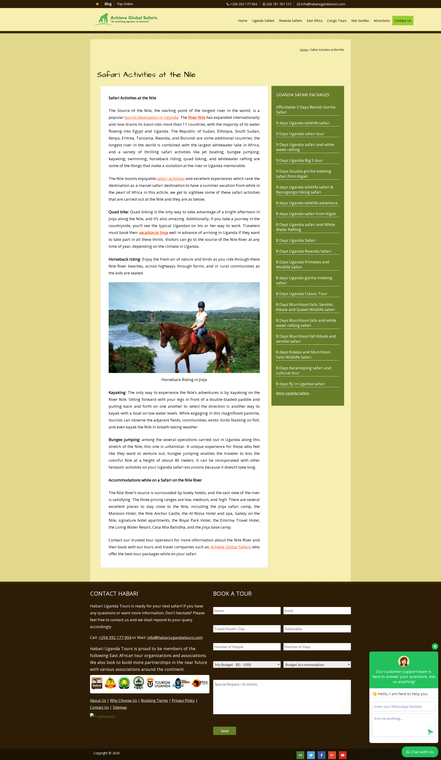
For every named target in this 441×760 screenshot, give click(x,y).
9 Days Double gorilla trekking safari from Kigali (303, 173)
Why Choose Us (123, 700)
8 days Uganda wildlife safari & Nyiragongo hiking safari (304, 189)
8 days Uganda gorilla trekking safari (304, 280)
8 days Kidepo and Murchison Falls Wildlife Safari (303, 354)
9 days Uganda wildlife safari (303, 122)
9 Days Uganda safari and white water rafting (305, 147)
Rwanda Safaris (290, 20)
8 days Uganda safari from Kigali (306, 213)
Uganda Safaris (263, 20)
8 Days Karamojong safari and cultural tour (303, 370)
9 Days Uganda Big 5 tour (299, 160)
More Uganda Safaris (292, 393)
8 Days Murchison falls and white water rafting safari (306, 323)
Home (242, 20)
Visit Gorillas (360, 20)
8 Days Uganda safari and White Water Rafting (305, 227)
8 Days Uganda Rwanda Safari (303, 251)
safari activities (170, 178)
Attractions (382, 20)
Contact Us (403, 20)
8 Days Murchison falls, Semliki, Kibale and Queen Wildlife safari (305, 307)
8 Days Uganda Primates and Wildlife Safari (302, 264)
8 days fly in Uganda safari (300, 383)
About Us (98, 700)
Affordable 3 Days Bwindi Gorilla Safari (306, 109)
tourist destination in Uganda (151, 117)
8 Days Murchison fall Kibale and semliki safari (306, 338)
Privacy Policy (183, 700)
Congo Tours (337, 20)
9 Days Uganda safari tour (300, 133)
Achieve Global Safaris (231, 546)
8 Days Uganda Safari (296, 240)
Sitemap (120, 707)
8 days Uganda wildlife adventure (307, 202)
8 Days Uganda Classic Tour (301, 293)
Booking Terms (154, 700)
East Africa (314, 20)
